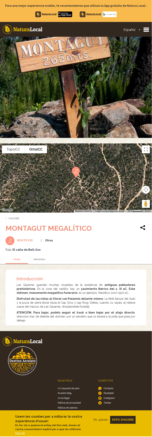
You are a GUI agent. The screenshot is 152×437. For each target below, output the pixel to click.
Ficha (17, 259)
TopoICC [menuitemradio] (13, 149)
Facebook (109, 393)
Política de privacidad (69, 402)
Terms (148, 211)
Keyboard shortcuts (84, 211)
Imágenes (39, 259)
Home (22, 29)
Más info (20, 433)
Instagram (109, 398)
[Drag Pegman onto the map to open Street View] (146, 204)
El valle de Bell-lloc (26, 249)
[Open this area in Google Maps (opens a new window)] (7, 210)
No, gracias (100, 419)
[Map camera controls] (146, 190)
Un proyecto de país (68, 388)
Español (129, 30)
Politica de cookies (67, 407)
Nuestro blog (65, 393)
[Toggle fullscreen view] (146, 149)
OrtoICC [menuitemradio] (35, 149)
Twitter (107, 402)
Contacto (108, 388)
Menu (146, 29)
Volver (14, 218)
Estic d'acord (123, 419)
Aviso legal (64, 398)
